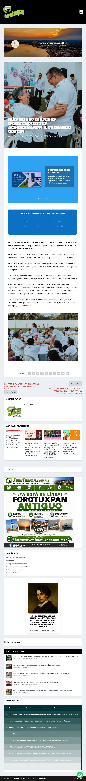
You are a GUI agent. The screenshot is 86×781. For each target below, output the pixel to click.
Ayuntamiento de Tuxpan (29, 659)
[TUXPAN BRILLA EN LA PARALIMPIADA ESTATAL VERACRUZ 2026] (9, 683)
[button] (80, 775)
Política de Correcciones (15, 570)
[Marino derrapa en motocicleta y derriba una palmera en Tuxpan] (9, 666)
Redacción (16, 136)
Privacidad (10, 561)
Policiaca (24, 667)
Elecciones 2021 (41, 136)
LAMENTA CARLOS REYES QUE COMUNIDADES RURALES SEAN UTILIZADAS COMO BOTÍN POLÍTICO (13, 440)
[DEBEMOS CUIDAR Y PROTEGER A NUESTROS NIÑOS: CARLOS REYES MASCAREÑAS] (71, 435)
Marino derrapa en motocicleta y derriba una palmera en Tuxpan (37, 665)
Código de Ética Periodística (16, 564)
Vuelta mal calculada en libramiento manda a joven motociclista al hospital (41, 674)
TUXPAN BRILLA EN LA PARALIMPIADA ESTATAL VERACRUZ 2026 (35, 682)
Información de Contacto (15, 558)
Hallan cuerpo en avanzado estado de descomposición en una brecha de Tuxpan (42, 691)
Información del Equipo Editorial (18, 567)
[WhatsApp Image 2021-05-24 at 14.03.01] (43, 360)
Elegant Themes (19, 778)
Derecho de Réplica (13, 573)
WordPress (43, 778)
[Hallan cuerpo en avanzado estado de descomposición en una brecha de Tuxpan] (9, 692)
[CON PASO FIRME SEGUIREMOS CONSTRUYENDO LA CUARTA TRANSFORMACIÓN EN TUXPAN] (33, 435)
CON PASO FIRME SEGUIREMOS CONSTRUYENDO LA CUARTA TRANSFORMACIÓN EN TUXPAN (32, 448)
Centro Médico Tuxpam (59, 171)
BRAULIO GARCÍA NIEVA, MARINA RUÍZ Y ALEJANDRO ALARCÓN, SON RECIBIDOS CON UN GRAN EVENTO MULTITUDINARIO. (52, 449)
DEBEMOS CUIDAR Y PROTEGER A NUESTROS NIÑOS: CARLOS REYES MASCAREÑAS (70, 447)
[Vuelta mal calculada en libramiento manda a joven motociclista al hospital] (9, 675)
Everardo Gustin (55, 136)
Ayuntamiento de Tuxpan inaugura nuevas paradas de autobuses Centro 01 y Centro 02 (45, 657)
